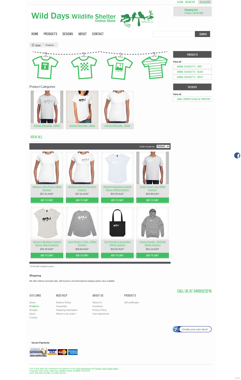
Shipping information (66, 310)
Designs (68, 33)
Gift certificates (131, 302)
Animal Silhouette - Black (82, 125)
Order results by (147, 146)
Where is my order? (66, 314)
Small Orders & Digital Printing (193, 99)
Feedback (97, 306)
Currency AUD (205, 1)
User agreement (83, 368)
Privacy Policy (99, 310)
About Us (97, 302)
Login (180, 2)
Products (50, 33)
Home (34, 33)
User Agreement (100, 314)
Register (190, 2)
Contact (98, 33)
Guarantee (61, 306)
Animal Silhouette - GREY (47, 125)
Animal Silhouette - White (117, 125)
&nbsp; (47, 106)
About (82, 33)
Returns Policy (63, 302)
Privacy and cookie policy (106, 368)
